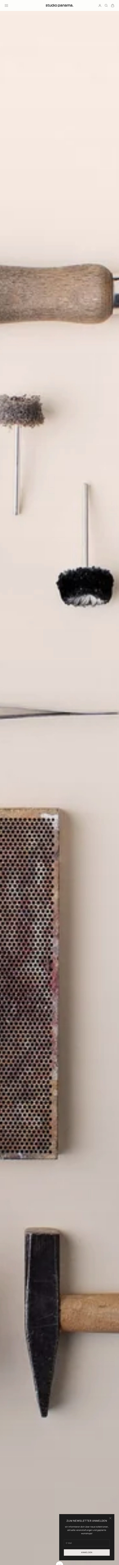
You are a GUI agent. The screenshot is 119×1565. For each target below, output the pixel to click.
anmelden (86, 1552)
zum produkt (59, 789)
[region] (59, 782)
